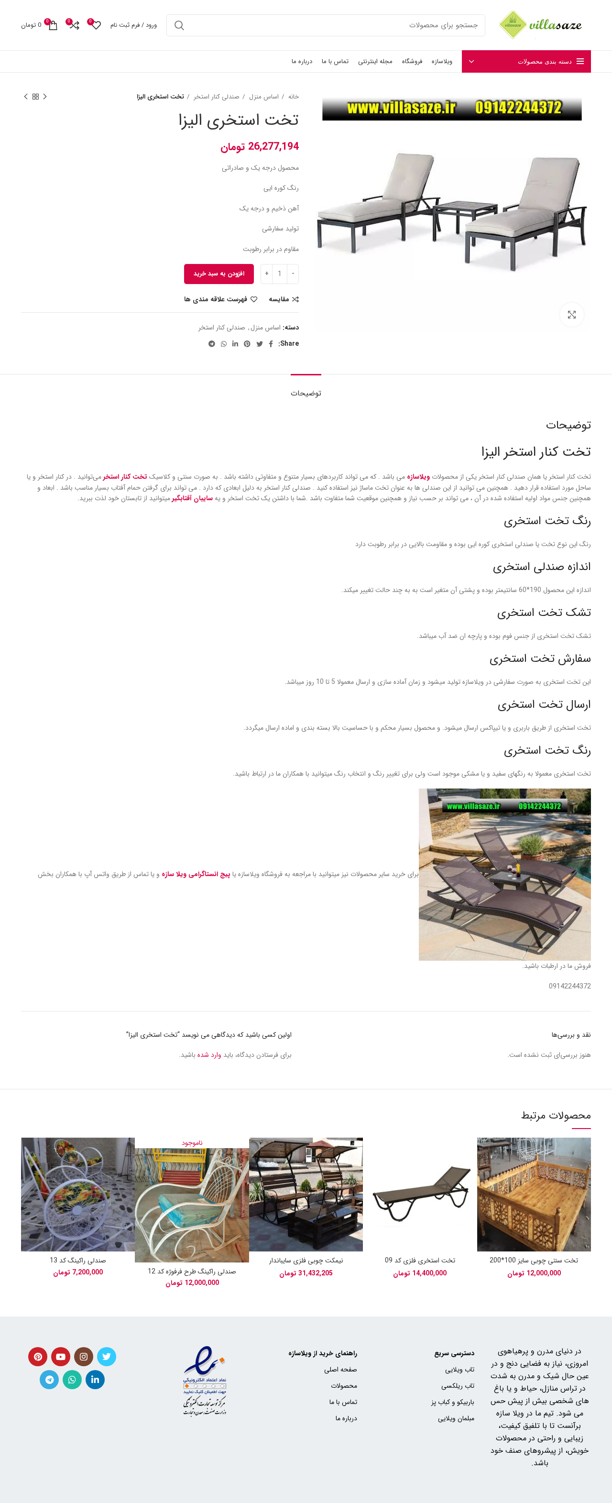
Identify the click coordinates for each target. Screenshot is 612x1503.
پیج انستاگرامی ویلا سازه (196, 874)
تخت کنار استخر (125, 477)
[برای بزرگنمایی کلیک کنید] (572, 315)
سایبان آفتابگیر (192, 498)
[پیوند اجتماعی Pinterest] (247, 344)
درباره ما (346, 1418)
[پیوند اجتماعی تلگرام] (212, 344)
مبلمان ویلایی (456, 1418)
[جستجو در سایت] (179, 25)
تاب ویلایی (459, 1369)
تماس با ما (343, 1402)
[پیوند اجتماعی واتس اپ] (224, 344)
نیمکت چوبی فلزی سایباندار (306, 1260)
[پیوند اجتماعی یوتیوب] (60, 1356)
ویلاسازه (418, 477)
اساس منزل (263, 97)
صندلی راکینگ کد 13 (78, 1260)
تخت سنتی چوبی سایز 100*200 (534, 1260)
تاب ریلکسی (457, 1386)
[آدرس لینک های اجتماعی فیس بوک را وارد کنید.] (271, 344)
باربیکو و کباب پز (452, 1402)
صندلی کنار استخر (216, 97)
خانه (292, 97)
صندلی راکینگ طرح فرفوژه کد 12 (192, 1271)
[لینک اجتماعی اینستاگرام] (83, 1356)
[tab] (306, 388)
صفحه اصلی (340, 1369)
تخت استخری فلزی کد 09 (420, 1260)
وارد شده (209, 1055)
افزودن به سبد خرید (219, 274)
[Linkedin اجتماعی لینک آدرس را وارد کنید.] (235, 344)
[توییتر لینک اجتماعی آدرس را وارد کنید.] (259, 344)
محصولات (344, 1386)
